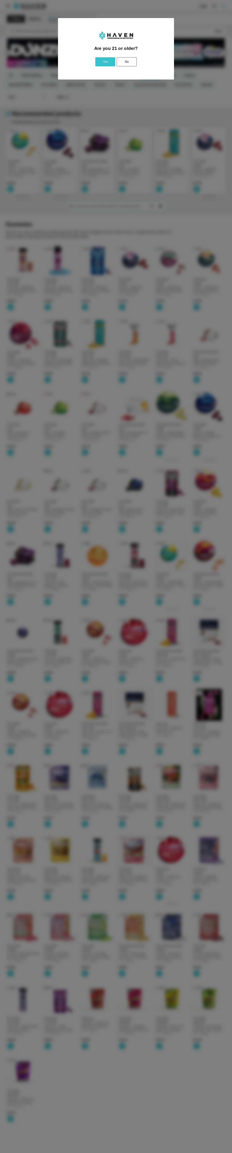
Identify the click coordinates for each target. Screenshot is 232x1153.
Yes (105, 61)
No (127, 61)
